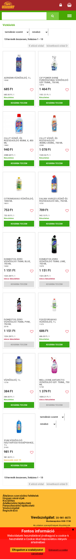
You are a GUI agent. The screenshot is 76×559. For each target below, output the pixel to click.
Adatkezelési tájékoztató (17, 503)
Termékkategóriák (69, 13)
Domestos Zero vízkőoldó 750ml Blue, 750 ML (17, 261)
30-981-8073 (63, 517)
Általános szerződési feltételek (21, 495)
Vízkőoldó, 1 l (12, 380)
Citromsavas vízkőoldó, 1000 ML (18, 199)
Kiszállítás (9, 500)
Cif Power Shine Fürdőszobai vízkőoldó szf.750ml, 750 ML (53, 80)
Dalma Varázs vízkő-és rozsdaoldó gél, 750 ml (53, 199)
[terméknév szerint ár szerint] (16, 32)
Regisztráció (10, 510)
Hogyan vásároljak (13, 498)
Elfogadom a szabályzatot (27, 549)
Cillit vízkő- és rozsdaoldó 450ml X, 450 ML (18, 140)
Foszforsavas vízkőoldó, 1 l (48, 320)
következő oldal (56, 45)
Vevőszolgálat (11, 508)
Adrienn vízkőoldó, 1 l (17, 77)
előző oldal (37, 45)
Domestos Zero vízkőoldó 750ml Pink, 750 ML (17, 321)
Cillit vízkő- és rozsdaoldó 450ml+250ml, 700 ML (51, 140)
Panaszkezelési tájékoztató (18, 505)
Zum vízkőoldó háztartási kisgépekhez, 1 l (19, 442)
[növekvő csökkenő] (39, 32)
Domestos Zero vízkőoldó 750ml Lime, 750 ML (52, 261)
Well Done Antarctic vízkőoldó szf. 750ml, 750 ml (54, 382)
